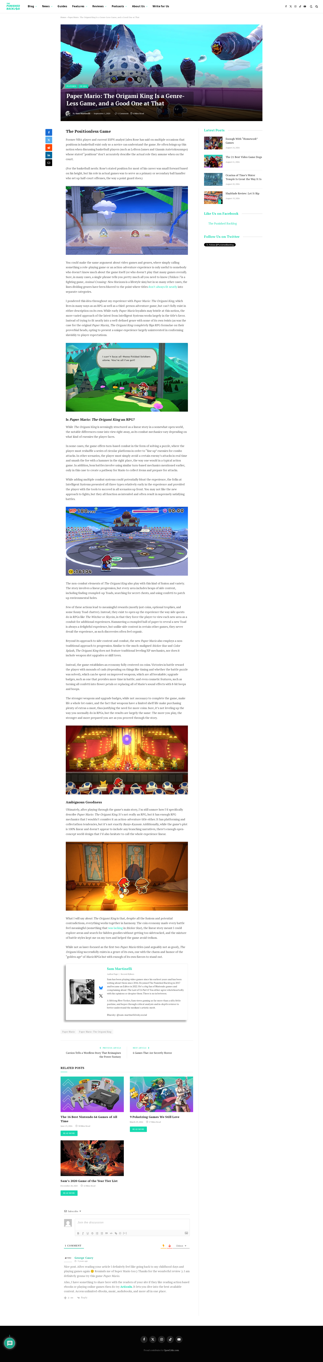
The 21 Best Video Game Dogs (244, 157)
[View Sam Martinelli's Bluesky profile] (101, 988)
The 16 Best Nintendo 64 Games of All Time (89, 1119)
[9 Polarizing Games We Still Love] (161, 1094)
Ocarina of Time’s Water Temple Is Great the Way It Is (243, 177)
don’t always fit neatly (162, 287)
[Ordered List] (97, 1233)
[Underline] (87, 1233)
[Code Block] (111, 1233)
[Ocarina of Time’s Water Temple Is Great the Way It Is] (213, 179)
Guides (62, 6)
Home (63, 17)
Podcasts (118, 6)
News (46, 6)
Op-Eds (83, 86)
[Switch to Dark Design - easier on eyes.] (311, 6)
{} (120, 1233)
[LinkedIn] (48, 155)
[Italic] (83, 1233)
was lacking (115, 928)
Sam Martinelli (83, 113)
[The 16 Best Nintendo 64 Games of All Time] (92, 1094)
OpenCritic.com (171, 1350)
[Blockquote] (106, 1233)
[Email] (48, 162)
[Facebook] (48, 132)
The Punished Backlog (222, 223)
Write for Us (161, 6)
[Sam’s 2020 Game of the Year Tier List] (92, 1158)
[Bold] (78, 1233)
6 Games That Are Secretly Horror (152, 1052)
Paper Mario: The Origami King (95, 1031)
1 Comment (123, 113)
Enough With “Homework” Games (242, 141)
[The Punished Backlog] (13, 6)
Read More (69, 1133)
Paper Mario (68, 1031)
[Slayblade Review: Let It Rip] (213, 197)
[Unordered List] (101, 1233)
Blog (31, 6)
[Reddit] (48, 147)
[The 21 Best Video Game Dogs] (213, 161)
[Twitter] (48, 140)
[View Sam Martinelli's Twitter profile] (101, 996)
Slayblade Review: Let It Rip (242, 193)
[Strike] (92, 1233)
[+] (125, 1233)
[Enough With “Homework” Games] (213, 143)
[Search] (316, 6)
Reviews (98, 6)
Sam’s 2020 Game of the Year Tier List (89, 1181)
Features (78, 6)
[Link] (116, 1233)
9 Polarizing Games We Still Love (154, 1117)
